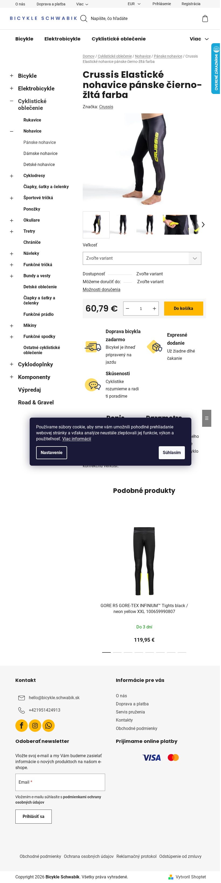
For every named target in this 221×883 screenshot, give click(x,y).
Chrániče (32, 242)
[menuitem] (24, 39)
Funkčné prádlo (38, 314)
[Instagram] (35, 725)
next (201, 586)
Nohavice (32, 131)
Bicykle (27, 76)
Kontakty (124, 720)
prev (87, 586)
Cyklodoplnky (35, 364)
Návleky (31, 253)
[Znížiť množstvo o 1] (127, 308)
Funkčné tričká (37, 264)
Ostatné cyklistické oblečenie (41, 350)
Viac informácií (76, 438)
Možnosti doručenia (101, 289)
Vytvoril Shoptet (191, 876)
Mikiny (29, 325)
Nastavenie (52, 452)
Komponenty (34, 377)
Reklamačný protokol (136, 856)
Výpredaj (29, 390)
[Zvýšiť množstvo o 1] (154, 308)
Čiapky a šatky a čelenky (39, 300)
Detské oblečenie (40, 286)
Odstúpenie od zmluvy (180, 856)
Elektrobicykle (36, 88)
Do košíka (183, 308)
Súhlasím (172, 452)
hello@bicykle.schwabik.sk (54, 697)
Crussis (106, 106)
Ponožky (31, 209)
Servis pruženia (130, 712)
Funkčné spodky (39, 336)
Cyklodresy (34, 175)
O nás (20, 4)
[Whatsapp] (48, 725)
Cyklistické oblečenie (32, 104)
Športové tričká (38, 197)
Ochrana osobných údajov (89, 856)
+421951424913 (44, 710)
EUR (132, 4)
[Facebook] (21, 725)
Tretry (29, 231)
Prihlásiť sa (33, 816)
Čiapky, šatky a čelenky (46, 186)
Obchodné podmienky (136, 728)
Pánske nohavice (39, 142)
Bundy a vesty (36, 275)
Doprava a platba (51, 4)
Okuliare (31, 220)
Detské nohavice (39, 164)
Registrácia (191, 4)
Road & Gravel (36, 402)
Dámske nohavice (40, 153)
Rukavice (32, 120)
